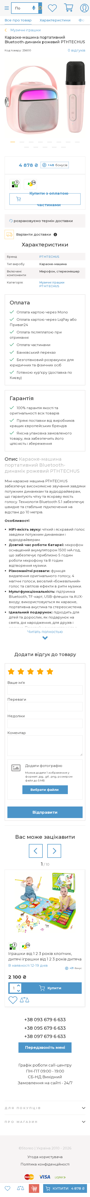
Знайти (40, 8)
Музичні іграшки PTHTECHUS (51, 284)
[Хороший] (40, 672)
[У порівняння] (20, 1188)
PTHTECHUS (49, 256)
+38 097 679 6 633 (45, 1036)
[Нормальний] (30, 672)
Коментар (16, 733)
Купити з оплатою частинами (49, 199)
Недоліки (16, 716)
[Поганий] (11, 672)
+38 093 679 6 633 (45, 1019)
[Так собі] (20, 672)
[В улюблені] (7, 1188)
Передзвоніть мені (45, 1047)
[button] (36, 851)
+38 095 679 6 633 (45, 1028)
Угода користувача (45, 1157)
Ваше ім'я (16, 682)
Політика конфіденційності (45, 1164)
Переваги (16, 699)
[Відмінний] (50, 672)
